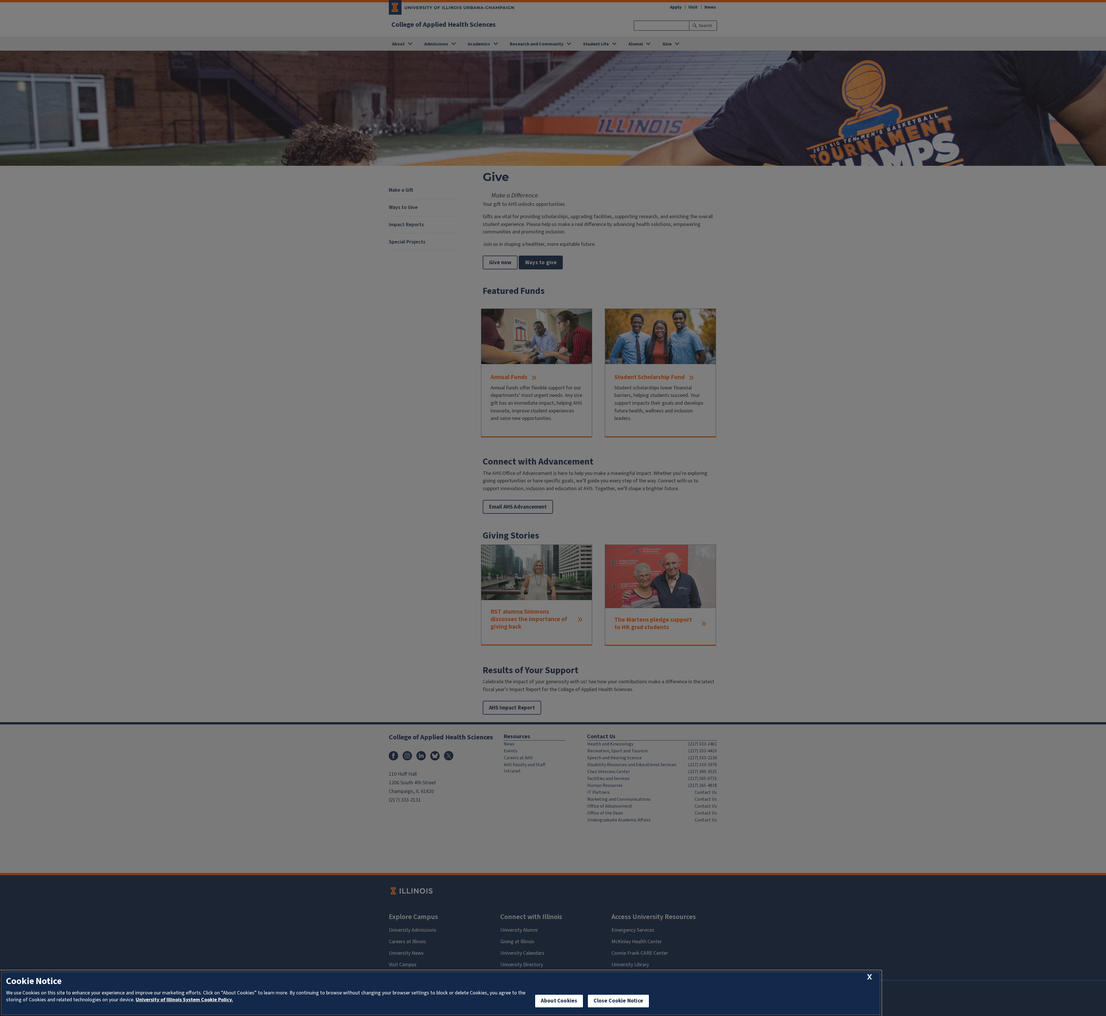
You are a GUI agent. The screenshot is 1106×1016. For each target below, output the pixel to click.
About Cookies (559, 1001)
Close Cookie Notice (618, 1001)
